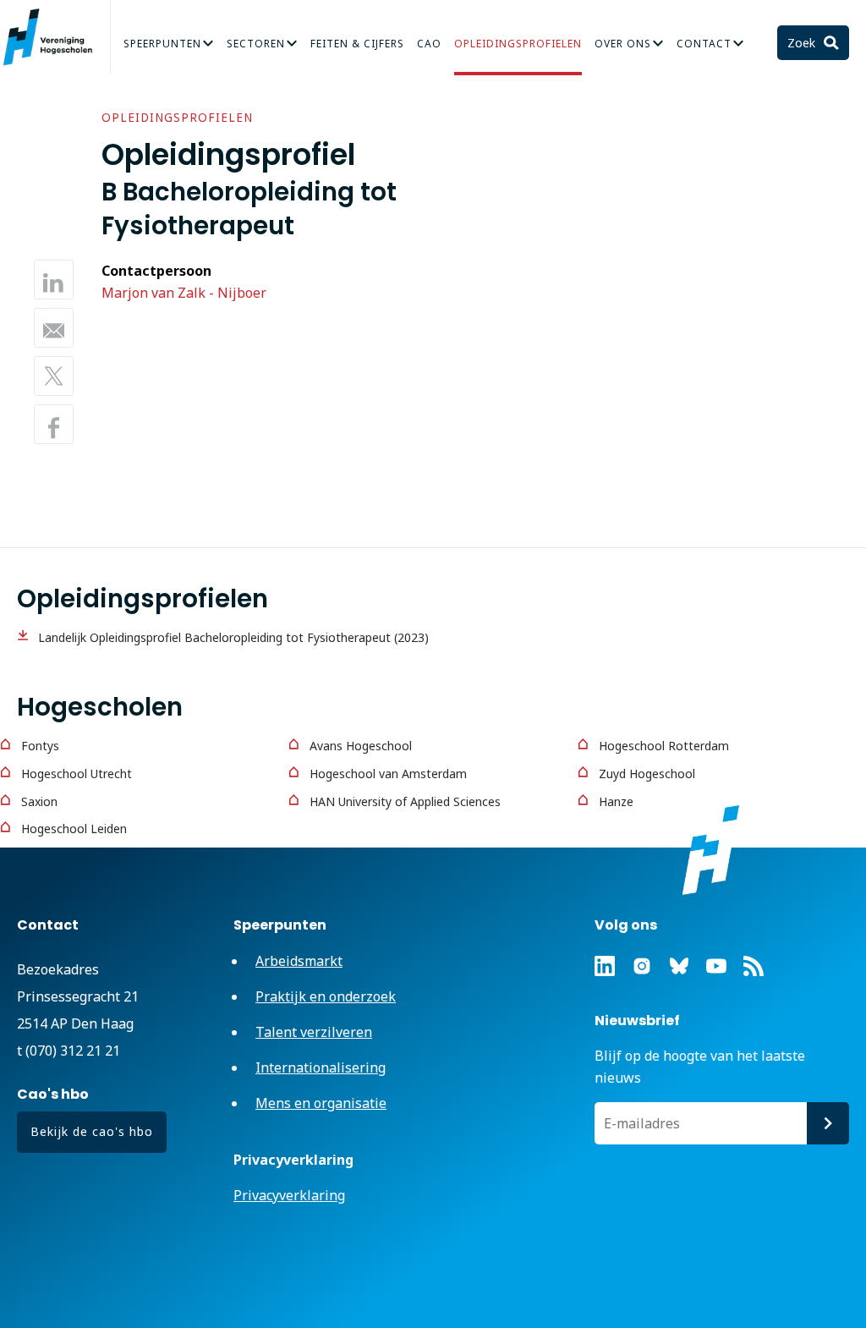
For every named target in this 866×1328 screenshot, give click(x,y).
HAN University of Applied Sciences (405, 801)
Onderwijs (670, 52)
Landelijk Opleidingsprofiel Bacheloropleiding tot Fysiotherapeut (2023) (233, 637)
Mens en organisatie (320, 1103)
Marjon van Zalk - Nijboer (183, 292)
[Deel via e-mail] (54, 328)
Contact (704, 43)
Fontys (40, 746)
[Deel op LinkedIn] (54, 279)
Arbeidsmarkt (299, 961)
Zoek (803, 43)
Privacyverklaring (289, 1195)
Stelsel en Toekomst (81, 94)
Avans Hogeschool (361, 746)
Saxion (39, 801)
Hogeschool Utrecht (76, 774)
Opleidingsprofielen (518, 43)
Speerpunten (162, 43)
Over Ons (623, 43)
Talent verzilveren (313, 1032)
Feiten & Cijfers (357, 43)
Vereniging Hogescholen (55, 37)
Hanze (616, 801)
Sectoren (256, 43)
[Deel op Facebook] (54, 424)
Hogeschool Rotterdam (664, 746)
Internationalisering (320, 1067)
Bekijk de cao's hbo (91, 1131)
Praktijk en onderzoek (325, 996)
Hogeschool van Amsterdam (388, 774)
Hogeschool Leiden (74, 828)
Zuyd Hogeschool (647, 774)
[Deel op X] (54, 376)
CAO (429, 43)
